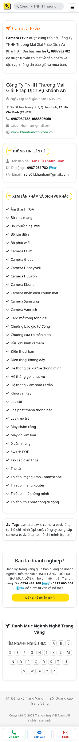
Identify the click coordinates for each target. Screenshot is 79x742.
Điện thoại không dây (28, 360)
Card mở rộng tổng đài (29, 318)
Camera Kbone (22, 284)
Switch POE (20, 452)
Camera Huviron (24, 276)
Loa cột (16, 401)
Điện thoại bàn (22, 351)
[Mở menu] (72, 7)
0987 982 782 (37, 167)
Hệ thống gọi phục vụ (28, 376)
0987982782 (20, 118)
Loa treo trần (21, 418)
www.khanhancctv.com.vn (32, 132)
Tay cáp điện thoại (25, 460)
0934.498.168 (30, 583)
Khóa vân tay (21, 393)
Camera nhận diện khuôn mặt (34, 293)
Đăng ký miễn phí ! (40, 597)
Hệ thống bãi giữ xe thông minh (36, 368)
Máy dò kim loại (23, 435)
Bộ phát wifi (20, 242)
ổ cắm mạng (21, 443)
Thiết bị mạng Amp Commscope (36, 477)
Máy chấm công (23, 426)
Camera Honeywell (26, 268)
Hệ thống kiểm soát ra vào (32, 385)
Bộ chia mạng (21, 217)
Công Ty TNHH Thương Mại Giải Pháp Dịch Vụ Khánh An (39, 7)
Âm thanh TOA (22, 209)
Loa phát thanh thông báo (31, 410)
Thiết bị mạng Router (27, 485)
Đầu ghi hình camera (27, 343)
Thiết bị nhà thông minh (30, 493)
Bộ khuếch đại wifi (25, 226)
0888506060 (41, 118)
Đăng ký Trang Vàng (27, 698)
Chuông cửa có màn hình (31, 334)
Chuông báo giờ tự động (30, 326)
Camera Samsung (25, 301)
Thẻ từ (16, 468)
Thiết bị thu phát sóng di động (35, 502)
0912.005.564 (63, 583)
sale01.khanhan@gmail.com (31, 126)
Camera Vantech (24, 309)
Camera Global (22, 259)
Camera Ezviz (21, 251)
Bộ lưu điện (20, 234)
